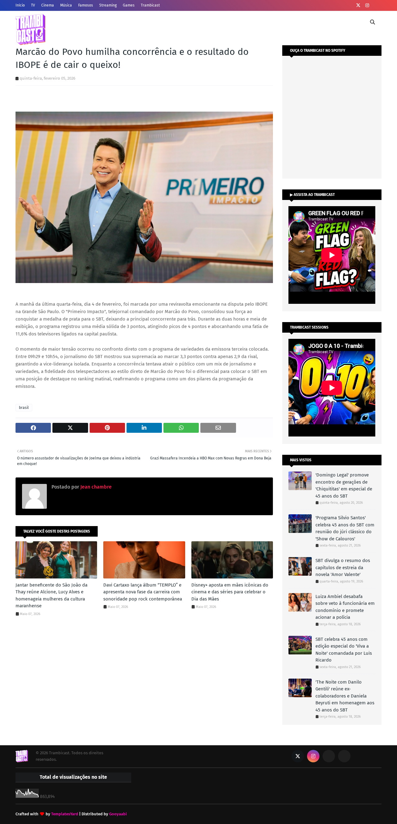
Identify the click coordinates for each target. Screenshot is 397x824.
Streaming (108, 5)
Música (66, 5)
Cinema (47, 5)
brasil (24, 407)
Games (129, 5)
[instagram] (367, 5)
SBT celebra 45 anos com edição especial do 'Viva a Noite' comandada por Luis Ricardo (343, 649)
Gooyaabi (118, 814)
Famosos (85, 5)
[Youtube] (329, 756)
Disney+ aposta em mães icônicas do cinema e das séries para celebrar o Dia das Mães (229, 592)
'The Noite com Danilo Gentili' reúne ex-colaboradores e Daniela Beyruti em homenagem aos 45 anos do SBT (344, 696)
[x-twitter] (358, 5)
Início (20, 5)
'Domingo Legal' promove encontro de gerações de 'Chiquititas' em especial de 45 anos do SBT (343, 485)
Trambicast (150, 5)
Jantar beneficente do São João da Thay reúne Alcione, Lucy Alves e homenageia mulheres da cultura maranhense (51, 595)
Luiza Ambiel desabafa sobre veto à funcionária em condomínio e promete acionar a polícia (345, 607)
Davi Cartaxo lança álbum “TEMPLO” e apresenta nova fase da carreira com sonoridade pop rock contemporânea (142, 592)
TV (33, 5)
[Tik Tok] (344, 756)
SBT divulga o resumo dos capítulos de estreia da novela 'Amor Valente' (342, 567)
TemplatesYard (64, 814)
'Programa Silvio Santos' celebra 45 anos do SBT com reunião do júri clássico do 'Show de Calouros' (344, 528)
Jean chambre (95, 487)
